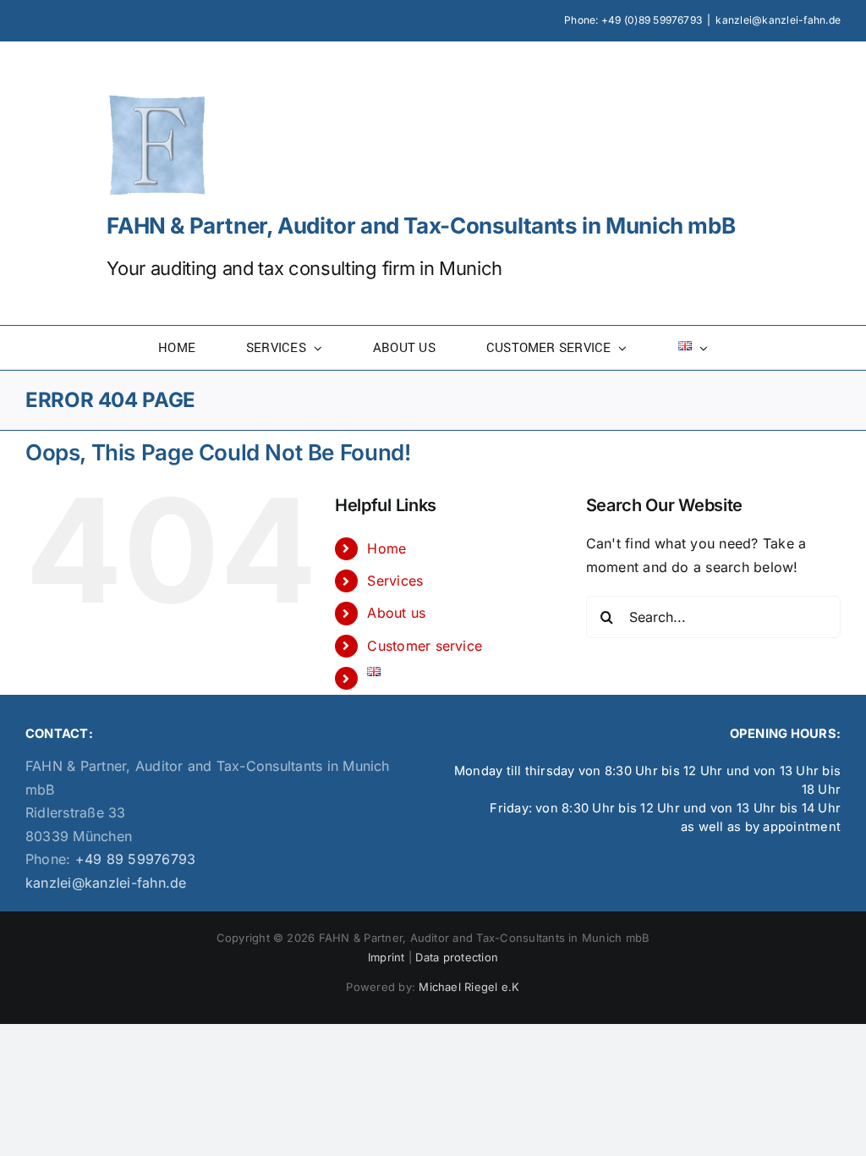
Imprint (386, 957)
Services (395, 580)
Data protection (456, 957)
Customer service (424, 645)
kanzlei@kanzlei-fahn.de (778, 20)
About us (396, 612)
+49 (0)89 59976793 (651, 20)
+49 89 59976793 (132, 858)
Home (386, 548)
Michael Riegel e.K (469, 987)
